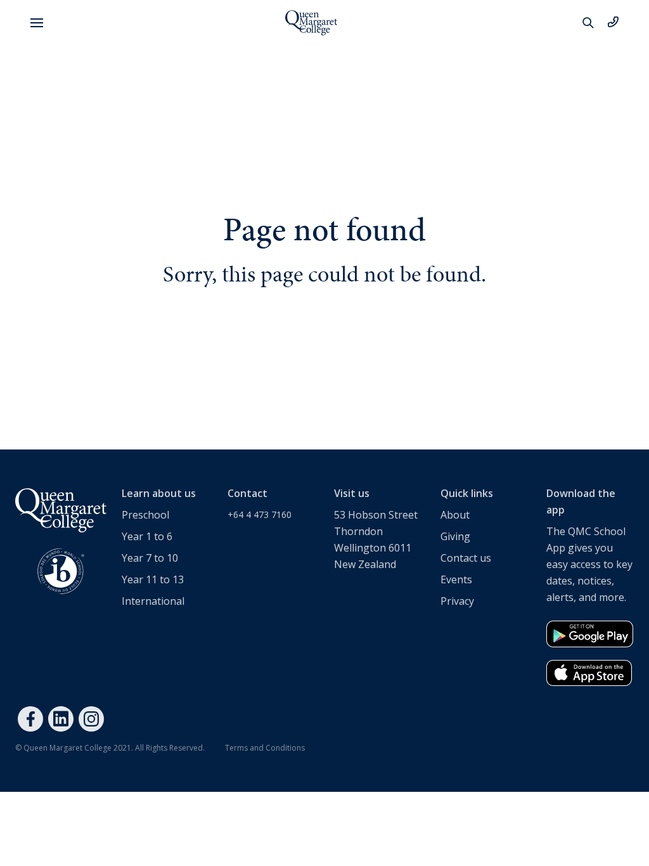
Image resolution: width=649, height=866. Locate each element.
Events (456, 579)
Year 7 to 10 (150, 558)
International (153, 601)
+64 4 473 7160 (260, 514)
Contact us (465, 558)
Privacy (457, 601)
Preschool (145, 515)
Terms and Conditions (265, 747)
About (455, 515)
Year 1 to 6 (147, 536)
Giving (455, 536)
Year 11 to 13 (153, 579)
